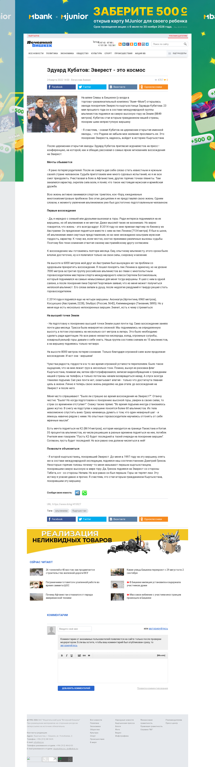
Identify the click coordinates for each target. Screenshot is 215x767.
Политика (52, 53)
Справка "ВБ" (146, 729)
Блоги (118, 726)
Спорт (108, 53)
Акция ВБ (140, 53)
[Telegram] (147, 44)
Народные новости (124, 720)
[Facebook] (127, 44)
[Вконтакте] (123, 44)
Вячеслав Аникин (81, 80)
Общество (82, 53)
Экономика (67, 53)
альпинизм (61, 510)
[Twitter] (135, 44)
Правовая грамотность (151, 726)
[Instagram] (143, 44)
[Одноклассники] (131, 44)
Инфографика (121, 736)
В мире (93, 742)
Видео (118, 733)
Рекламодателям (178, 36)
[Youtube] (139, 44)
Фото (117, 729)
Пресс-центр (172, 723)
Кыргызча (34, 36)
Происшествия (123, 53)
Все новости (36, 53)
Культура (96, 53)
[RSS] (120, 44)
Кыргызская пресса (125, 723)
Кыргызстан (79, 510)
